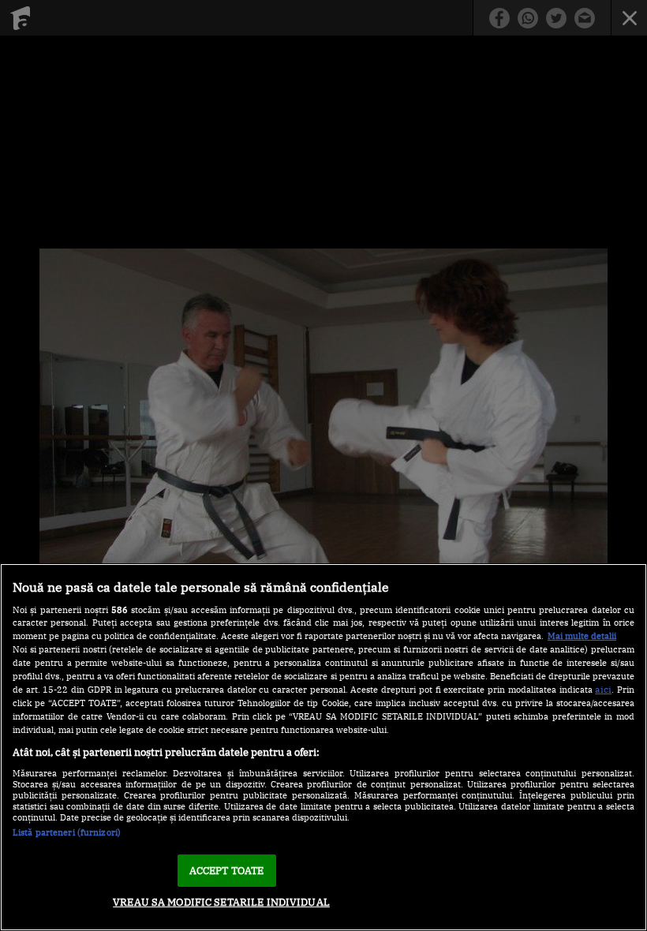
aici (603, 688)
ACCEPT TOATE (226, 870)
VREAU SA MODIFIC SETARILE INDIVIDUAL (221, 902)
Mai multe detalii (582, 635)
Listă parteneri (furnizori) (67, 832)
